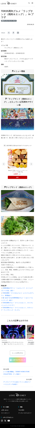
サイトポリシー (5, 413)
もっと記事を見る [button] (17, 353)
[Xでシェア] (8, 32)
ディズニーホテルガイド (24, 413)
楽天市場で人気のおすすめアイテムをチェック (19, 145)
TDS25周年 (21, 410)
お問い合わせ (4, 410)
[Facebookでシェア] (13, 32)
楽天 (17, 177)
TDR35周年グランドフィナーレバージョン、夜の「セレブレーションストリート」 (13, 343)
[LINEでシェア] (18, 32)
